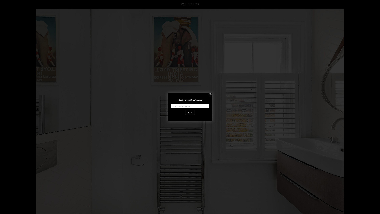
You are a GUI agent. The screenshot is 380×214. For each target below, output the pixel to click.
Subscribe (190, 113)
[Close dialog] (210, 95)
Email (172, 102)
